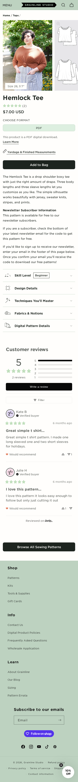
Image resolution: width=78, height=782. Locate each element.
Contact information (40, 774)
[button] (7, 5)
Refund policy (56, 762)
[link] (15, 105)
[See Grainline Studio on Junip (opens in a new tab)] (48, 520)
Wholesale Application (23, 648)
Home (6, 15)
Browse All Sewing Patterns (39, 547)
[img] (27, 415)
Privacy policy (17, 768)
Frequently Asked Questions (27, 640)
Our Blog (14, 679)
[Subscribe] (60, 720)
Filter (41, 400)
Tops (16, 15)
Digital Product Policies (24, 632)
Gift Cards (15, 601)
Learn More (11, 141)
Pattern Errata (17, 695)
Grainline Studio (33, 762)
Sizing (12, 687)
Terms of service (40, 768)
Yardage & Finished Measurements (31, 152)
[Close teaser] (61, 765)
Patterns (13, 577)
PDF (39, 128)
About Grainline (19, 672)
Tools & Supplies (19, 593)
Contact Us (15, 624)
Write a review (39, 386)
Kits (10, 585)
